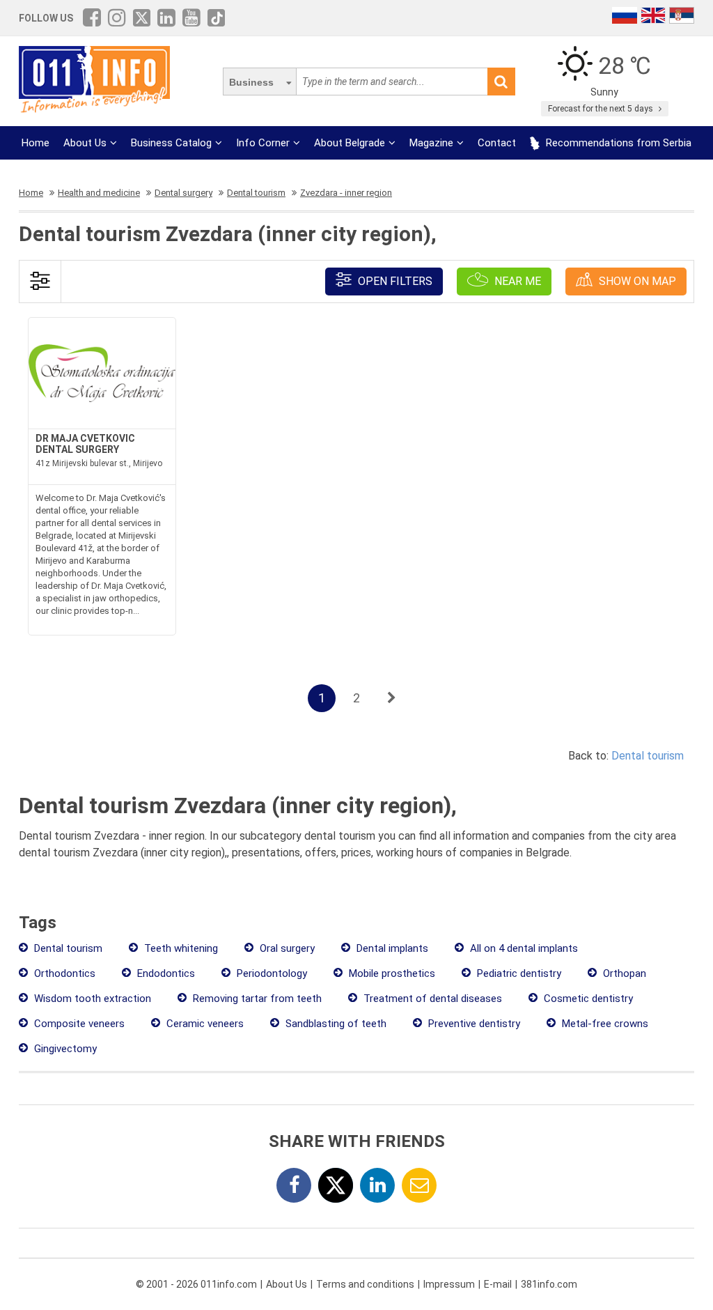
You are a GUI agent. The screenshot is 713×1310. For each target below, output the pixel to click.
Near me (516, 281)
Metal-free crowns (603, 1023)
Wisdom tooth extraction (91, 998)
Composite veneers (78, 1023)
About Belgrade (349, 143)
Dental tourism (647, 755)
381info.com (549, 1284)
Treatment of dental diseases (431, 998)
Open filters (393, 281)
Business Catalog (171, 143)
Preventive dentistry (472, 1023)
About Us (85, 143)
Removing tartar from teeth (256, 998)
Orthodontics (63, 973)
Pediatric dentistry (517, 973)
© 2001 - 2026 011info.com (196, 1284)
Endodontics (164, 973)
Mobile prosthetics (390, 973)
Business (251, 82)
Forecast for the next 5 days (601, 109)
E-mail (498, 1284)
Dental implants (391, 948)
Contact (497, 143)
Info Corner (263, 143)
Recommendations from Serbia (617, 143)
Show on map (636, 281)
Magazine (431, 143)
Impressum (449, 1284)
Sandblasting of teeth (334, 1023)
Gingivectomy (64, 1048)
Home (35, 143)
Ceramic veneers (204, 1023)
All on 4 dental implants (522, 948)
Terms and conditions (365, 1284)
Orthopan (623, 973)
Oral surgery (286, 948)
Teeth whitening (179, 948)
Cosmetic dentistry (587, 998)
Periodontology (270, 973)
